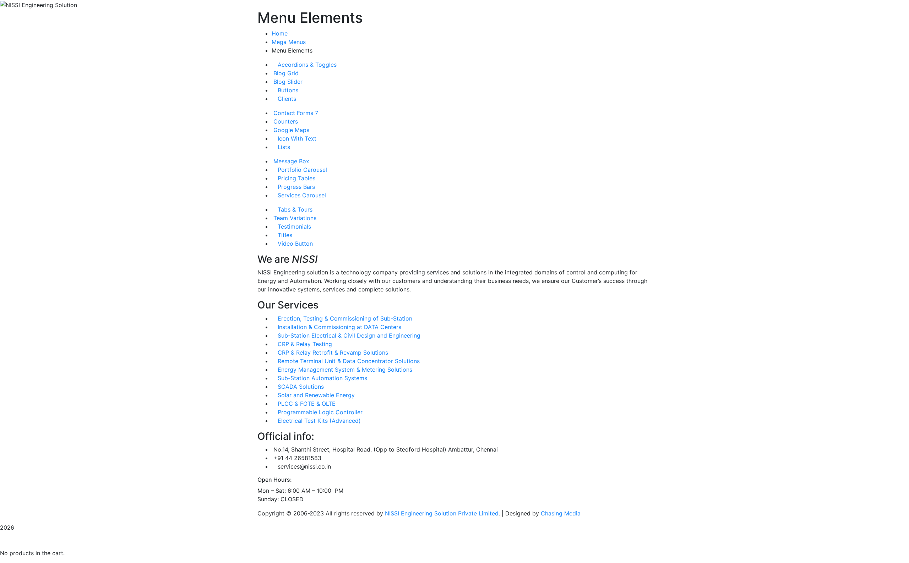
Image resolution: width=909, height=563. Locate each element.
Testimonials (293, 226)
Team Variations (294, 218)
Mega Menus (289, 41)
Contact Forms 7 (295, 112)
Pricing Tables (295, 178)
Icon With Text (296, 138)
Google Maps (290, 129)
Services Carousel (301, 195)
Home (280, 33)
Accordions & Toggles (306, 64)
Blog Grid (285, 73)
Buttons (287, 90)
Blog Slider (287, 81)
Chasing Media (561, 513)
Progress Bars (295, 186)
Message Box (290, 161)
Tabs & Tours (294, 209)
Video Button (294, 243)
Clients (286, 98)
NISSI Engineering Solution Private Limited (442, 513)
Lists (283, 147)
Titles (284, 235)
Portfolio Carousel (301, 169)
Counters (285, 121)
